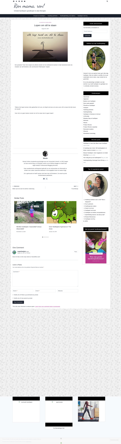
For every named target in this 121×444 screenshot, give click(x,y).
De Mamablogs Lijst (58, 428)
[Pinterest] (19, 1)
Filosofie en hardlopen (45, 22)
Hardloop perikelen (88, 109)
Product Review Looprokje (90, 127)
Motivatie (85, 120)
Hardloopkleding (87, 112)
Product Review (87, 125)
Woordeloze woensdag (89, 133)
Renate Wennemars (90, 217)
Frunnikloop (75, 187)
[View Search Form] (107, 1)
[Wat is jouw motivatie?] (26, 411)
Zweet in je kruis (89, 208)
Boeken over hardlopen (89, 101)
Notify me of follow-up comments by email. (26, 295)
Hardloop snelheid (90, 199)
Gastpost (85, 107)
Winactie (85, 131)
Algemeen (86, 99)
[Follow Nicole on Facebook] (44, 179)
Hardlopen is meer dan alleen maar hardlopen (95, 143)
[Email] (24, 1)
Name (15, 291)
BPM (86, 221)
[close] (61, 438)
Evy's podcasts (89, 204)
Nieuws (85, 122)
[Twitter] (16, 1)
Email (38, 291)
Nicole (45, 158)
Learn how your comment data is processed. (47, 306)
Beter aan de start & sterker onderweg (23, 187)
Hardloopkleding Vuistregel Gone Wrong (93, 160)
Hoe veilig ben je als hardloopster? (92, 157)
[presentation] (29, 212)
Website (60, 291)
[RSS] (22, 1)
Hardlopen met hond (90, 210)
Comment (16, 271)
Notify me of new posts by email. (23, 298)
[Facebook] (14, 1)
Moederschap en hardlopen (90, 118)
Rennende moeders (88, 129)
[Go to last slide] (16, 218)
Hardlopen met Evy (83, 15)
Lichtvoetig (86, 116)
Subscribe (87, 35)
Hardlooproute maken (90, 206)
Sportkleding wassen (90, 214)
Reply (75, 251)
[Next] (74, 218)
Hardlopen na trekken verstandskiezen (95, 212)
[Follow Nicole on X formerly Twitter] (46, 179)
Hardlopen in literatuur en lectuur (91, 114)
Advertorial (86, 97)
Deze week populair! (88, 103)
